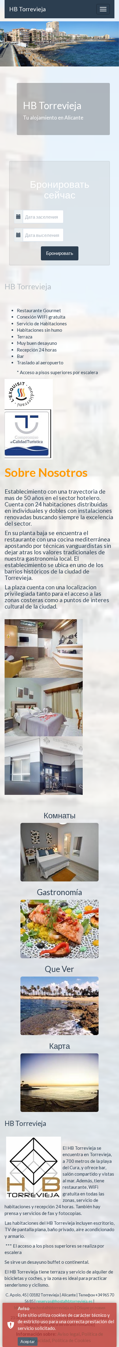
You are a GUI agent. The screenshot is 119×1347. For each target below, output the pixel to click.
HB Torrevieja (27, 9)
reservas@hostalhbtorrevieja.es (64, 1301)
